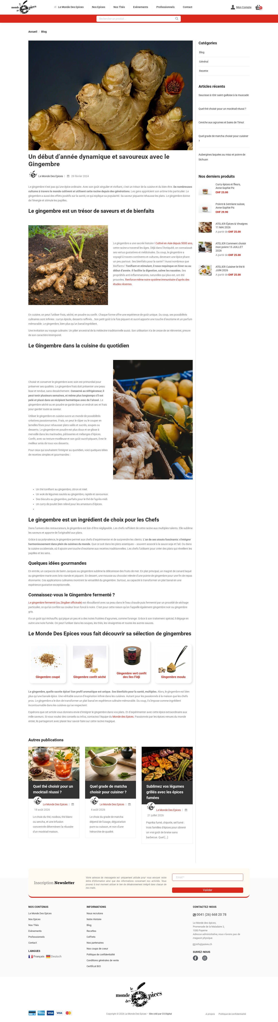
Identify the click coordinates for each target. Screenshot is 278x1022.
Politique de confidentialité (101, 954)
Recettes (91, 931)
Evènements (140, 7)
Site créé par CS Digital (160, 1014)
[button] (260, 7)
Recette (203, 70)
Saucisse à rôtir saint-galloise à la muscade (224, 95)
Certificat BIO (94, 966)
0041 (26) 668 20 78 (211, 914)
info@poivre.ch (203, 944)
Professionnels (165, 7)
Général (203, 61)
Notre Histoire (94, 919)
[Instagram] (204, 958)
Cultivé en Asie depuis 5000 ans (173, 243)
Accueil (32, 31)
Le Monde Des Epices (71, 7)
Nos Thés (119, 7)
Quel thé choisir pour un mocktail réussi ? (222, 108)
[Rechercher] (177, 18)
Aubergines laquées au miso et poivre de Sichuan (222, 157)
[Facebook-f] (195, 958)
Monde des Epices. (123, 716)
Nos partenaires (95, 942)
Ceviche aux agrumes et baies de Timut (221, 122)
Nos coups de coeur (97, 948)
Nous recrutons (95, 913)
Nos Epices (98, 7)
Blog (44, 31)
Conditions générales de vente (103, 960)
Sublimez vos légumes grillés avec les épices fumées (165, 792)
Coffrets (91, 936)
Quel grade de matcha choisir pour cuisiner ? (223, 138)
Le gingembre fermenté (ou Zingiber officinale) (55, 602)
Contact (187, 7)
